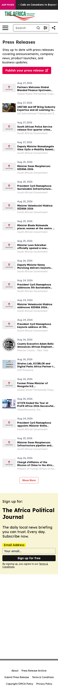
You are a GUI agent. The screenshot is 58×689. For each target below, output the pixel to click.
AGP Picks (8, 4)
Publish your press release (24, 70)
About (14, 670)
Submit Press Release (16, 677)
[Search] (38, 27)
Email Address (14, 545)
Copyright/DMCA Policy (19, 683)
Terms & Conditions (43, 677)
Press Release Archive (34, 670)
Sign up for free (29, 558)
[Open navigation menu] (5, 28)
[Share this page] (53, 28)
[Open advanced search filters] (45, 27)
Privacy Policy (44, 683)
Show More (29, 480)
